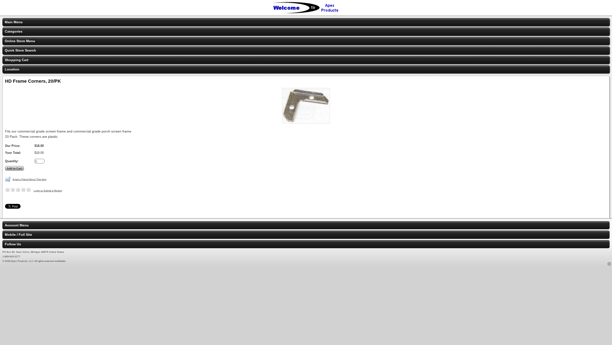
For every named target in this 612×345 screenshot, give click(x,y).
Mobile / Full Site (18, 234)
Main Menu (14, 22)
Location (12, 69)
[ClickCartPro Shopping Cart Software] (609, 265)
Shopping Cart (16, 60)
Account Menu (17, 225)
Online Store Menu (20, 41)
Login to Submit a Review (48, 190)
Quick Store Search (20, 50)
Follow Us (13, 244)
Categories (13, 31)
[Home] (306, 12)
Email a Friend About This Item (29, 179)
